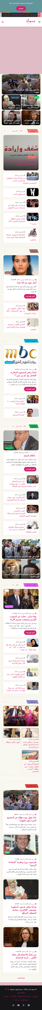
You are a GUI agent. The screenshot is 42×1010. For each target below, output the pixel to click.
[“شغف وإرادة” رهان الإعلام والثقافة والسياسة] (20, 152)
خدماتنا (6, 996)
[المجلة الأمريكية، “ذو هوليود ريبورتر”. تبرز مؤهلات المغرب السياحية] (30, 755)
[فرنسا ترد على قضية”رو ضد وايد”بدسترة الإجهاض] (33, 203)
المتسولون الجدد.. (18, 194)
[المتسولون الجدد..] (33, 192)
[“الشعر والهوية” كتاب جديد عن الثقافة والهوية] (33, 672)
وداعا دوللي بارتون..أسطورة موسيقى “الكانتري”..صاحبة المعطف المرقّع (23, 910)
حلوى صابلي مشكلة (13, 742)
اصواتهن (35, 113)
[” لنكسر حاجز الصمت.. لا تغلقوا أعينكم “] (33, 399)
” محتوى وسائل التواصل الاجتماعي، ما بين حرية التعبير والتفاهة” (22, 529)
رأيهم (36, 97)
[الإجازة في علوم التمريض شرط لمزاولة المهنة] (21, 549)
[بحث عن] (3, 22)
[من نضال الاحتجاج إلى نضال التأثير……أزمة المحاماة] (30, 117)
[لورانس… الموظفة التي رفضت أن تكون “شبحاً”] (11, 117)
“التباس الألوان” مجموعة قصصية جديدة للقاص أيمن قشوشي (21, 326)
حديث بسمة (34, 76)
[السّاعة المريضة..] (33, 413)
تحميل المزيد (21, 978)
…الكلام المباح (30, 455)
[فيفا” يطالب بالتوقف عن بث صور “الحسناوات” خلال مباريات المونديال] (33, 306)
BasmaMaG (21, 993)
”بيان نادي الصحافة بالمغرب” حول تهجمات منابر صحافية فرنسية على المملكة (22, 483)
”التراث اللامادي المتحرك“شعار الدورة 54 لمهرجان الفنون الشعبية (21, 513)
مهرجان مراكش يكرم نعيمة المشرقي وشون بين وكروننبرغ (31, 744)
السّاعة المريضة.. (18, 415)
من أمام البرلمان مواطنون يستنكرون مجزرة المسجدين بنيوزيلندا (21, 180)
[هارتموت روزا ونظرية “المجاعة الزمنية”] (30, 102)
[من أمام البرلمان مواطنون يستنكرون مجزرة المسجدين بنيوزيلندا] (33, 176)
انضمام (21, 8)
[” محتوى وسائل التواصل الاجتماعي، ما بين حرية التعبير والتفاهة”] (33, 525)
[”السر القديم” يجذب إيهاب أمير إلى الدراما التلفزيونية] (33, 495)
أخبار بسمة (15, 131)
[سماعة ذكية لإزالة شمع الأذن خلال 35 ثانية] (33, 659)
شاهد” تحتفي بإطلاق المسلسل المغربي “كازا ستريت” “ (22, 221)
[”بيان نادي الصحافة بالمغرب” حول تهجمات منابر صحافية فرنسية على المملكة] (33, 479)
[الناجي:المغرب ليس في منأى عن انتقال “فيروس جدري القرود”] (21, 569)
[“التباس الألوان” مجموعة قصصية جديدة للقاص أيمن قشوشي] (33, 322)
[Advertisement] (21, 50)
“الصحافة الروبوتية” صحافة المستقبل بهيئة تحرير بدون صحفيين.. (21, 237)
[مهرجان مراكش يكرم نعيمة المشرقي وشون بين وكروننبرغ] (30, 733)
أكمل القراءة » (30, 296)
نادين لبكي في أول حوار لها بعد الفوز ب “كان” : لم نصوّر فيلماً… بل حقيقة (21, 647)
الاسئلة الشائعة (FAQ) (24, 996)
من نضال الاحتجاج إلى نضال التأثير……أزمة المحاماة (31, 122)
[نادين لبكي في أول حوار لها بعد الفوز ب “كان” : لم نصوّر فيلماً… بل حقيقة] (33, 643)
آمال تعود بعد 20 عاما (26, 282)
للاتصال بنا (13, 996)
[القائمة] (39, 22)
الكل (21, 131)
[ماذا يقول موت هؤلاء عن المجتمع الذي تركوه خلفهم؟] (21, 84)
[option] (21, 99)
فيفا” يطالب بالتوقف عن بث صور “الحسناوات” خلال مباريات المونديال (21, 310)
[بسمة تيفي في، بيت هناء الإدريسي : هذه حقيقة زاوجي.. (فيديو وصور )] (20, 716)
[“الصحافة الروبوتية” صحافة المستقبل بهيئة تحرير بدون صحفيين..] (33, 233)
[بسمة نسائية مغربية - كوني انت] (31, 22)
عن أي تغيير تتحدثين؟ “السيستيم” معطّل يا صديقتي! (21, 15)
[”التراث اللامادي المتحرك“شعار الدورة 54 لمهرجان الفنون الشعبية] (33, 509)
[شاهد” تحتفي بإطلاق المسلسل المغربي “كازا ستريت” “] (33, 217)
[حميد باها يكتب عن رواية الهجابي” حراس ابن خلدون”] (33, 686)
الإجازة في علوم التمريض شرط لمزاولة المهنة (23, 556)
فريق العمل (24, 1000)
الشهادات (35, 996)
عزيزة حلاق (32, 167)
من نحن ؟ (17, 1000)
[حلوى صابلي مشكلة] (11, 733)
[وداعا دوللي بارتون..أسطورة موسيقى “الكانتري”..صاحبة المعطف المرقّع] (11, 102)
